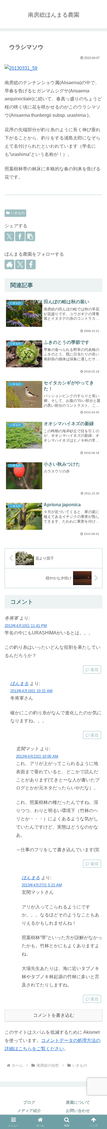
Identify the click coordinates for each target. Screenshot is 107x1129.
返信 (94, 669)
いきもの (18, 213)
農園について (78, 1102)
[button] (30, 236)
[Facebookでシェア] (20, 236)
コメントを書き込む (53, 1015)
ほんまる (19, 683)
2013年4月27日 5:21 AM (42, 885)
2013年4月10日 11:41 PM (26, 626)
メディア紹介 (29, 1110)
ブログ (29, 1102)
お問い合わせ (78, 1110)
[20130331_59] (53, 68)
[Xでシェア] (9, 236)
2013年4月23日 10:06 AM (37, 756)
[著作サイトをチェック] (9, 264)
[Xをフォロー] (20, 264)
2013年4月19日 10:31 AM (31, 691)
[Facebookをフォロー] (31, 264)
